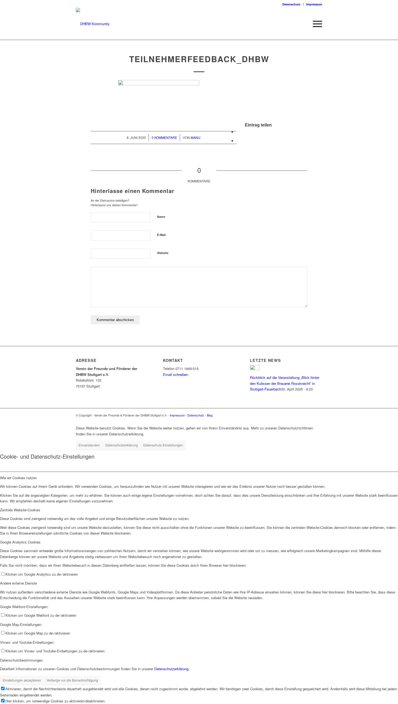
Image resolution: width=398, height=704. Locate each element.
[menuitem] (292, 4)
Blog (210, 415)
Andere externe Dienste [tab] (18, 583)
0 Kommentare (164, 137)
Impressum (314, 4)
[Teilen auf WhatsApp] (238, 140)
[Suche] (303, 24)
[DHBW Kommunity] (93, 24)
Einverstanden (89, 445)
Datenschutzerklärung (121, 445)
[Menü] (315, 24)
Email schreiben (175, 374)
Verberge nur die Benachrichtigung (72, 680)
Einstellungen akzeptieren (22, 680)
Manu (195, 137)
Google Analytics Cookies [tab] (20, 542)
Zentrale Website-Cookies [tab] (20, 509)
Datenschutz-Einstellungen (163, 445)
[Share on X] (238, 131)
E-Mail (161, 235)
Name (161, 217)
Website (162, 253)
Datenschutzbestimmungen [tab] (21, 660)
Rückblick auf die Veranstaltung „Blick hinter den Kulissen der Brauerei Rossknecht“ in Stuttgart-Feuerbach (284, 383)
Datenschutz (291, 4)
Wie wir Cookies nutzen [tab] (18, 477)
